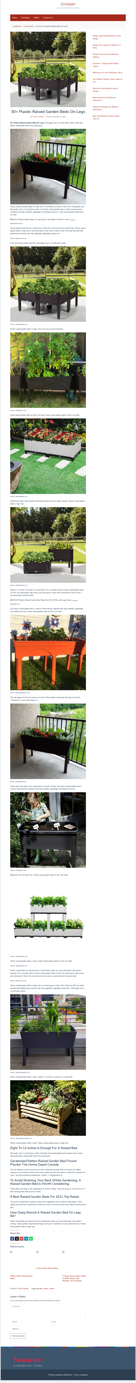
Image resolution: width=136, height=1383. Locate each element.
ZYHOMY (68, 4)
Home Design (23, 1288)
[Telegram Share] (26, 1239)
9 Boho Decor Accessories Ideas (21, 1277)
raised (52, 1288)
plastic (45, 1288)
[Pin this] (22, 1239)
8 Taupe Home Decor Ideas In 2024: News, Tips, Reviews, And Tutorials (74, 1278)
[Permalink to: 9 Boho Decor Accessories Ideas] (22, 1262)
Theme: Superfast (81, 1374)
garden (39, 1288)
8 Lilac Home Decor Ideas (47, 1268)
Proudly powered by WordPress (60, 1374)
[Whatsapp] (31, 1239)
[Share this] (12, 1239)
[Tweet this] (17, 1239)
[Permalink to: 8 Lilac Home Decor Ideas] (48, 1258)
